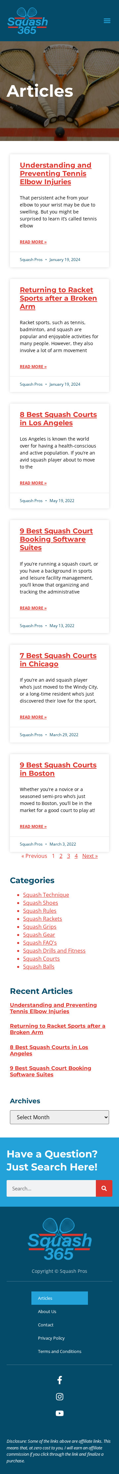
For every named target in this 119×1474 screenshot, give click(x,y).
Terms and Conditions (59, 1351)
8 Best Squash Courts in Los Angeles (58, 418)
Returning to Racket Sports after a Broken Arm (58, 298)
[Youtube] (59, 1413)
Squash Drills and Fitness (54, 950)
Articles (45, 1298)
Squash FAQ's (40, 942)
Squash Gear (39, 934)
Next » (90, 856)
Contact (46, 1325)
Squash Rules (40, 910)
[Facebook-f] (59, 1380)
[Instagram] (59, 1396)
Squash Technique (46, 894)
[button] (106, 20)
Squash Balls (39, 966)
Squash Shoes (40, 902)
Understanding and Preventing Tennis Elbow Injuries (56, 173)
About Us (47, 1311)
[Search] (104, 1188)
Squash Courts (41, 958)
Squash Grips (40, 926)
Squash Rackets (42, 918)
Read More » (33, 242)
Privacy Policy (51, 1338)
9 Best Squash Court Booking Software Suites (56, 539)
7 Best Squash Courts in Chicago (58, 659)
